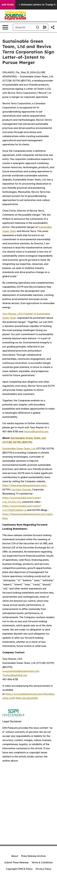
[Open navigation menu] (5, 27)
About (14, 856)
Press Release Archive (33, 856)
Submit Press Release (16, 862)
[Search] (37, 27)
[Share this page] (53, 27)
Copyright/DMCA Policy (19, 868)
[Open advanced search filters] (44, 27)
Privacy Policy (43, 868)
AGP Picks (8, 4)
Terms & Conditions (42, 862)
